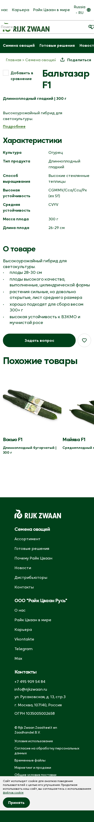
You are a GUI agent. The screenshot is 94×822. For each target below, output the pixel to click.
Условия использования (33, 741)
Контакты (24, 587)
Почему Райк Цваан (33, 558)
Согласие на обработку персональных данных (46, 750)
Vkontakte (24, 639)
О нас (20, 610)
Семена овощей (19, 45)
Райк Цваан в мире (51, 9)
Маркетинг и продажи (32, 767)
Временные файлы (30, 760)
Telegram (23, 648)
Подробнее (14, 126)
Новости (22, 567)
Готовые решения (57, 45)
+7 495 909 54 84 (29, 681)
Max (18, 658)
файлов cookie (13, 792)
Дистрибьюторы (30, 577)
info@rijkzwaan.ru (30, 689)
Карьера (20, 9)
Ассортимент (27, 538)
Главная (13, 59)
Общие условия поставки (35, 775)
